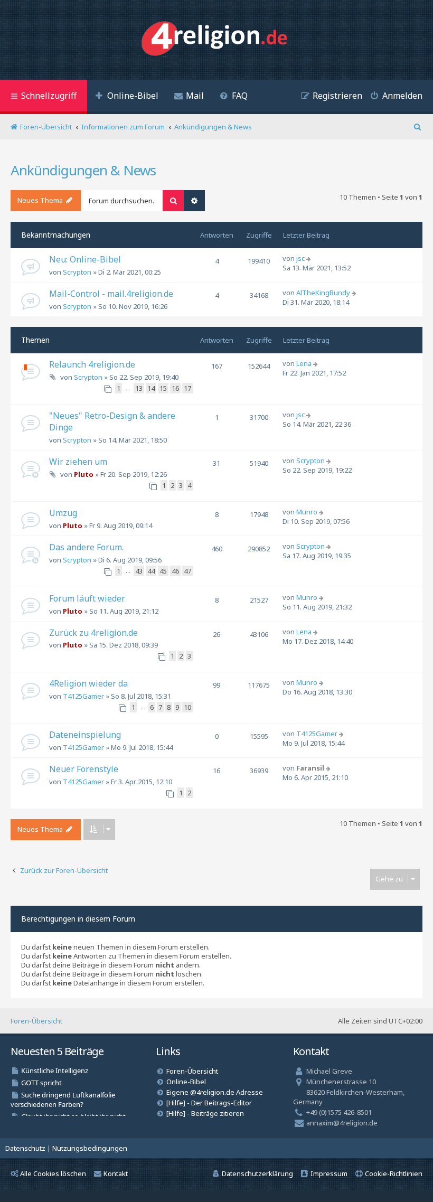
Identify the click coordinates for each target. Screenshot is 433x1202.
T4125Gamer (83, 696)
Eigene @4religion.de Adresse (214, 1092)
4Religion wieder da (88, 683)
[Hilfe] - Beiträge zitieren (205, 1113)
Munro (306, 512)
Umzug (63, 513)
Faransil (310, 768)
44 (151, 571)
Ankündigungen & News (83, 170)
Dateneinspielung (85, 734)
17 (187, 388)
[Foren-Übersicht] (217, 40)
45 (163, 571)
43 (139, 571)
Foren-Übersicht (36, 1021)
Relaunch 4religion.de (92, 364)
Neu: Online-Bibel (85, 259)
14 (151, 388)
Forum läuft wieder (87, 598)
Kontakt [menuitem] (115, 1173)
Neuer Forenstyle (83, 769)
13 (139, 388)
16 (175, 388)
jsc (300, 258)
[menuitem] (126, 97)
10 (187, 707)
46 (175, 571)
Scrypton (77, 272)
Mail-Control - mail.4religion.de (111, 293)
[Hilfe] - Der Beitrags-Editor (209, 1102)
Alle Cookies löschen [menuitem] (53, 1173)
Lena (304, 363)
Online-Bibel (186, 1081)
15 (163, 388)
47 (187, 571)
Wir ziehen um (78, 461)
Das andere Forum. (86, 547)
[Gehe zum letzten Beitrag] (309, 258)
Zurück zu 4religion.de (93, 632)
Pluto (83, 474)
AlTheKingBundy (323, 292)
